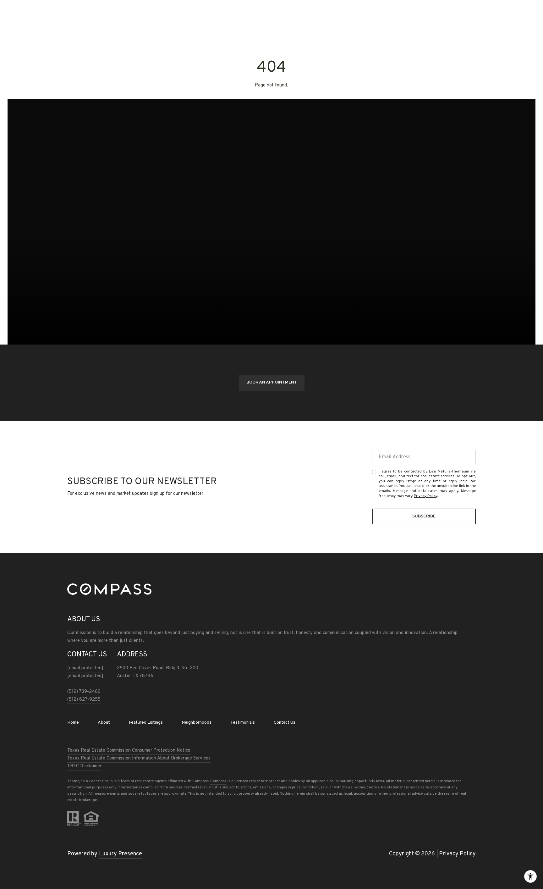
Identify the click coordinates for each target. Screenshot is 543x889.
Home (73, 722)
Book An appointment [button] (271, 382)
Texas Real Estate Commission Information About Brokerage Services (139, 758)
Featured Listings (146, 722)
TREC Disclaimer (84, 766)
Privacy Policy (425, 496)
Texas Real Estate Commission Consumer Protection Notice (128, 751)
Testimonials (242, 722)
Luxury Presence (120, 854)
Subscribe (424, 516)
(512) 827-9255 (84, 700)
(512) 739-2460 (84, 692)
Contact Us (284, 722)
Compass (218, 781)
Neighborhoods (196, 722)
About (104, 722)
